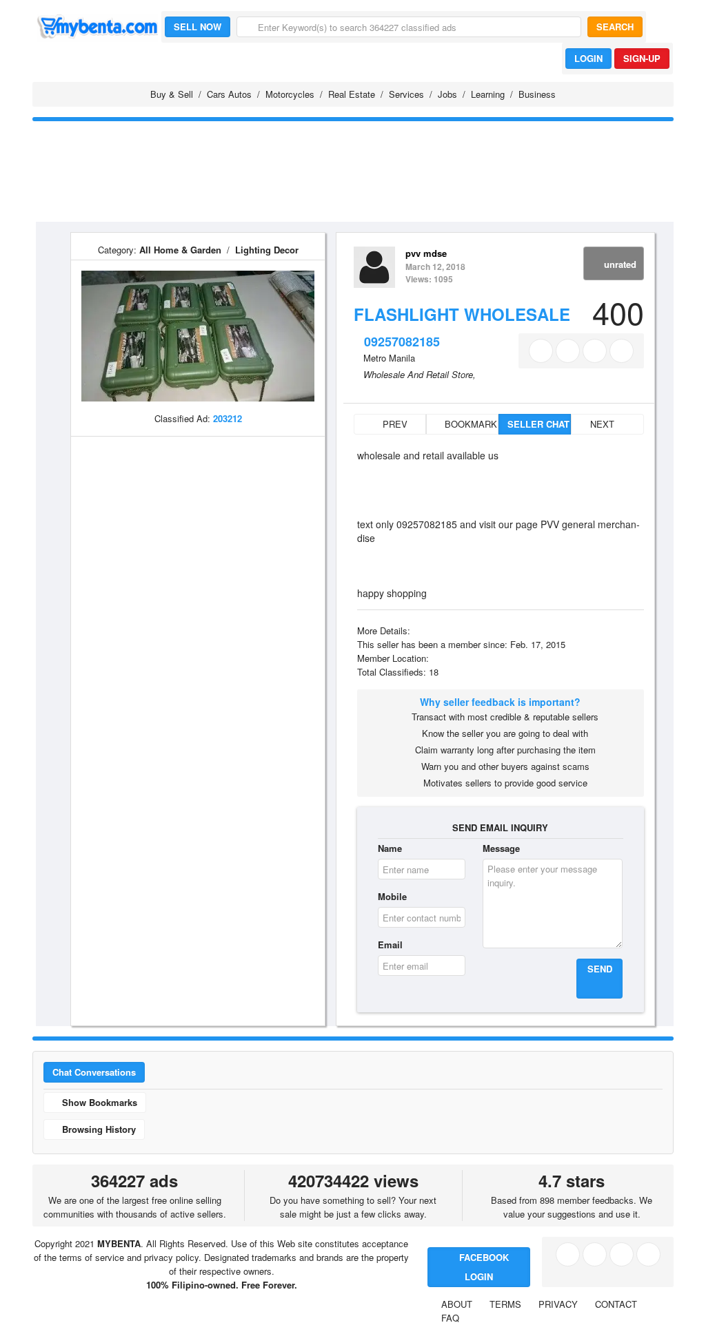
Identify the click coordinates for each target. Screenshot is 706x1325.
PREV (393, 423)
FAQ (450, 1317)
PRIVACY (558, 1304)
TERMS (505, 1304)
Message (501, 848)
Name (390, 848)
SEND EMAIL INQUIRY (500, 827)
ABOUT (456, 1304)
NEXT (603, 423)
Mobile (392, 896)
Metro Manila (389, 357)
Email (390, 944)
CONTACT (616, 1304)
